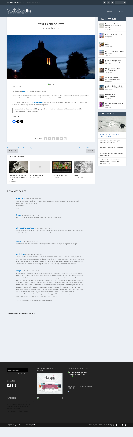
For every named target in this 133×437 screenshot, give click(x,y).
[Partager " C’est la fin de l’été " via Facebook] (46, 139)
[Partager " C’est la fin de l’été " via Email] (61, 139)
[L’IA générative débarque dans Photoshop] (102, 70)
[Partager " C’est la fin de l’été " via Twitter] (49, 139)
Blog (53, 28)
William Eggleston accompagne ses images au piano (111, 154)
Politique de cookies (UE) (106, 425)
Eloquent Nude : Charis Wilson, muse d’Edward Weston (113, 25)
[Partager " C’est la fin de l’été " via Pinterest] (57, 139)
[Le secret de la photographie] (102, 96)
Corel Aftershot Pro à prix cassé (114, 104)
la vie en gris (93, 425)
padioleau (20, 254)
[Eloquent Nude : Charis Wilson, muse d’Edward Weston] (102, 25)
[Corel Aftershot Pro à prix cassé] (102, 104)
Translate (21, 373)
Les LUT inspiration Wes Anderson (113, 35)
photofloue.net (37, 102)
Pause (76, 175)
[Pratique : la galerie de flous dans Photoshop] (102, 61)
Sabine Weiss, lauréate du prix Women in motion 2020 (110, 141)
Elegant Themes (18, 425)
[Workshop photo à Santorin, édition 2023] (102, 78)
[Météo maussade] (40, 167)
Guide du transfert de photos (112, 44)
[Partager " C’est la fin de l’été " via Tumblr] (53, 139)
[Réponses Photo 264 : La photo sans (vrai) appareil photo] (18, 167)
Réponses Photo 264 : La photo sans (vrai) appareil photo (18, 177)
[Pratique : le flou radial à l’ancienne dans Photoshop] (102, 87)
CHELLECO (21, 198)
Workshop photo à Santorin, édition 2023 (112, 78)
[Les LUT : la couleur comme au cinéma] (102, 52)
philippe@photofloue (25, 228)
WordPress (37, 425)
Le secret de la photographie (110, 95)
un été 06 (25, 91)
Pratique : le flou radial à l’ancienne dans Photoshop (114, 87)
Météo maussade (36, 175)
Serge (18, 215)
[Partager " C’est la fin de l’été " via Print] (65, 139)
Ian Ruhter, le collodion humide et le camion (112, 148)
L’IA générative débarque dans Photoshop (113, 69)
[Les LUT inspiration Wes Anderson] (102, 35)
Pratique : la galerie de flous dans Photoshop (113, 61)
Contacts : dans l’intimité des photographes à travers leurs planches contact (110, 161)
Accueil (109, 11)
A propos (119, 11)
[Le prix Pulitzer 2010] (62, 167)
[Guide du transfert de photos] (102, 44)
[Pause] (83, 167)
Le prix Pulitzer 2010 (59, 175)
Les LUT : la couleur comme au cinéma (31, 2)
